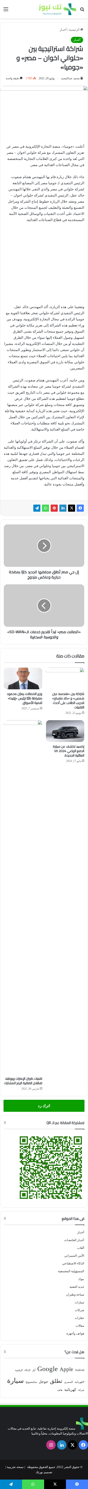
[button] (9, 234)
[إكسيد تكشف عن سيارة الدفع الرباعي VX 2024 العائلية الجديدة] (65, 731)
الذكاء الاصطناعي (73, 1263)
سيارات (79, 1302)
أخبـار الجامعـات (74, 1240)
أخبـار (63, 29)
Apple (66, 1369)
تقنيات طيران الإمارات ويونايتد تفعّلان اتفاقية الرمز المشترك (23, 1080)
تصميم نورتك (44, 1472)
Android (79, 1370)
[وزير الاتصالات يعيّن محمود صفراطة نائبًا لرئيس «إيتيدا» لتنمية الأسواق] (23, 678)
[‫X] (71, 508)
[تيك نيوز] (57, 9)
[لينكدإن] (62, 508)
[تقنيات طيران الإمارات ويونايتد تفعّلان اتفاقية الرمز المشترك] (23, 897)
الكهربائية (79, 1382)
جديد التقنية (76, 1286)
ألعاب (80, 1248)
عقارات (79, 1318)
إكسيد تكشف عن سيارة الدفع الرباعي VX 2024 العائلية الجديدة (68, 750)
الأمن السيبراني (74, 1255)
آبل (33, 1370)
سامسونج (31, 1382)
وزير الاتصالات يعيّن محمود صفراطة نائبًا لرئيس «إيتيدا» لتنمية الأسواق (24, 698)
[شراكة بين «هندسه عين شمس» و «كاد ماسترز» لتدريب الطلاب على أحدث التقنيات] (65, 678)
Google (47, 1368)
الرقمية (19, 1370)
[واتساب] (45, 508)
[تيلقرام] (36, 508)
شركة (81, 1390)
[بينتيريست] (54, 508)
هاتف (59, 1390)
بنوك (81, 1279)
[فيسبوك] (80, 508)
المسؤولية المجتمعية (71, 1271)
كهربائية (70, 1389)
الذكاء (27, 1370)
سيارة (15, 1380)
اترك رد (44, 1106)
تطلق (56, 1381)
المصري (68, 1382)
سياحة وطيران (75, 1294)
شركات (79, 1310)
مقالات (80, 1325)
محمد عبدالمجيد (70, 78)
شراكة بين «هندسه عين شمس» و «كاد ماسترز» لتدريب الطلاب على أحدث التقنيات (68, 700)
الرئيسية (74, 29)
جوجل (43, 1381)
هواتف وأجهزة (75, 1333)
